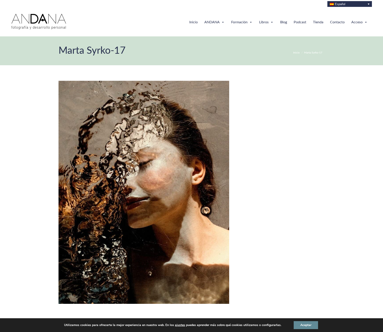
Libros (264, 22)
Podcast (300, 22)
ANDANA (212, 22)
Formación (239, 22)
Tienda (318, 22)
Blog (283, 22)
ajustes (180, 325)
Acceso (357, 22)
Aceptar (305, 325)
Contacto (337, 22)
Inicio (193, 22)
